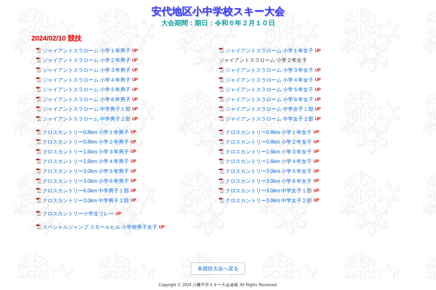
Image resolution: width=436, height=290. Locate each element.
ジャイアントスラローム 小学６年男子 (86, 99)
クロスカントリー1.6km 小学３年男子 (85, 151)
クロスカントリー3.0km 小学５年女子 (268, 171)
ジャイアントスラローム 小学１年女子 (269, 50)
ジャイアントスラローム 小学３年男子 (86, 70)
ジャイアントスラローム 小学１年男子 (86, 50)
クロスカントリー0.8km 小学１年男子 (85, 132)
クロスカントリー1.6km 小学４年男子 (85, 161)
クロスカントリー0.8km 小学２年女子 (268, 142)
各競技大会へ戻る (218, 268)
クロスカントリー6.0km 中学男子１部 (85, 190)
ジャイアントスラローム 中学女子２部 (269, 119)
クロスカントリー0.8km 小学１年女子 (268, 132)
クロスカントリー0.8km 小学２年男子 (85, 142)
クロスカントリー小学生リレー (78, 213)
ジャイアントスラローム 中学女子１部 (269, 109)
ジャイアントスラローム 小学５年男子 (86, 89)
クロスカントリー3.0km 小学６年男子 (85, 181)
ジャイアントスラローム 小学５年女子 (269, 89)
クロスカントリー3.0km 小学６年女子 (268, 181)
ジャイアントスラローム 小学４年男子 (86, 80)
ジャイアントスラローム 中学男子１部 (86, 109)
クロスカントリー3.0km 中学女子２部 (268, 200)
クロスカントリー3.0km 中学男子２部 (85, 200)
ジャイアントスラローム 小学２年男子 (86, 60)
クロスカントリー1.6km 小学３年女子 (268, 151)
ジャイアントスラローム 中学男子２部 (86, 119)
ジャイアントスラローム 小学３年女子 (269, 70)
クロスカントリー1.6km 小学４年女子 (268, 161)
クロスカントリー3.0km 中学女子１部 (268, 190)
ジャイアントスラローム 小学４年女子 (269, 80)
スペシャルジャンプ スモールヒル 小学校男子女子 (99, 227)
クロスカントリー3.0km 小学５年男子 (85, 171)
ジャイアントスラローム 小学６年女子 (269, 99)
